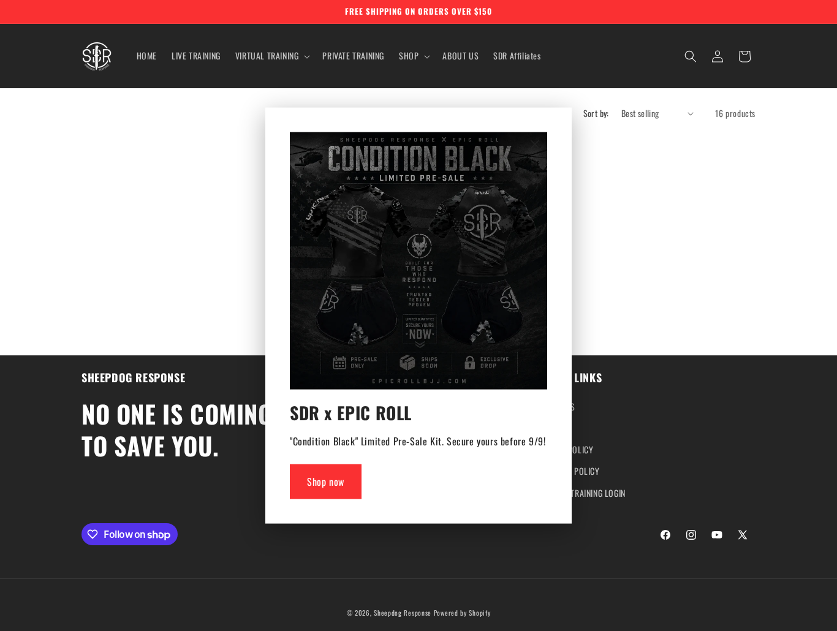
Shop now (325, 481)
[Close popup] (535, 145)
